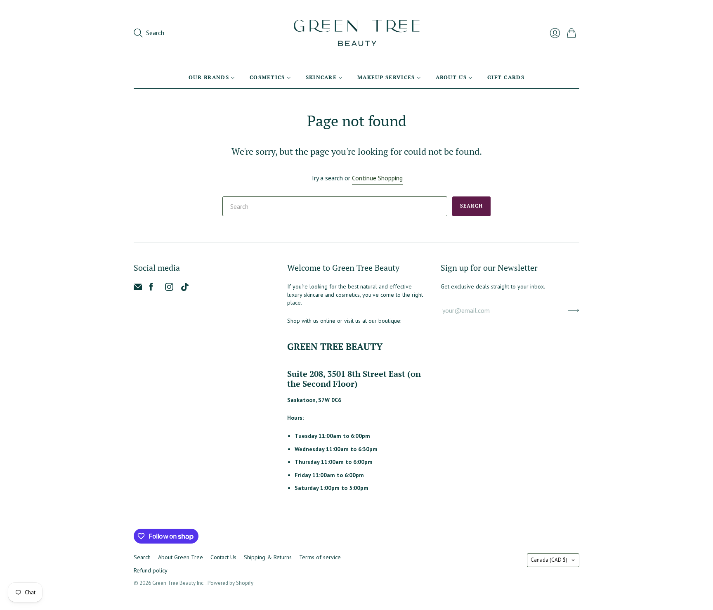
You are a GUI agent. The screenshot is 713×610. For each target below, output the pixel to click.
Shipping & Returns (268, 557)
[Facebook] (151, 288)
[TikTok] (185, 288)
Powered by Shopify (230, 582)
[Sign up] (573, 310)
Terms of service (320, 557)
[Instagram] (169, 288)
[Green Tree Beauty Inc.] (357, 33)
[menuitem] (212, 77)
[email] (138, 288)
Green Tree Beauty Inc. (178, 582)
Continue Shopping (377, 178)
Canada (549, 559)
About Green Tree (180, 557)
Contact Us (223, 557)
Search (471, 206)
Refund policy (151, 570)
